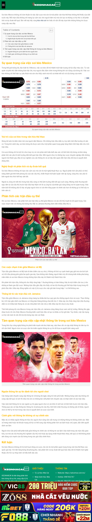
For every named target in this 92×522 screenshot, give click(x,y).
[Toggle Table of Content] (49, 30)
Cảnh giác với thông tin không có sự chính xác (22, 54)
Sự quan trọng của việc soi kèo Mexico (18, 34)
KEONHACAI (6, 475)
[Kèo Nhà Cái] (46, 5)
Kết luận (7, 57)
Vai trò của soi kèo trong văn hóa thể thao (21, 36)
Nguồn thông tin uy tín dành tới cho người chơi (22, 51)
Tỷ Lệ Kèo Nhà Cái (42, 473)
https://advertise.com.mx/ (75, 473)
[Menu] (3, 4)
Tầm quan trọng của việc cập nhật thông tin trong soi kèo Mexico (28, 49)
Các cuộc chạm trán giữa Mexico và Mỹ (20, 44)
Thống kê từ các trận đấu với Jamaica (20, 46)
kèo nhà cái (41, 20)
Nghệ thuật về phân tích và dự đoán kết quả (22, 38)
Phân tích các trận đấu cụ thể (15, 41)
